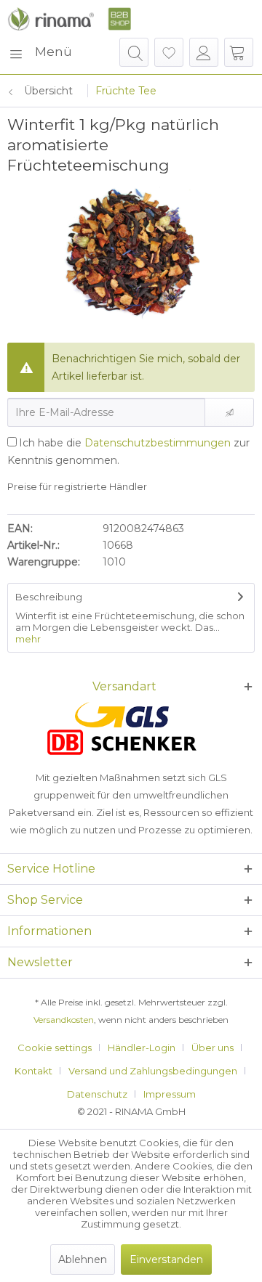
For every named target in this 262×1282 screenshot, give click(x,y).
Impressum (169, 1094)
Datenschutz (97, 1094)
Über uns (212, 1047)
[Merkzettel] (168, 52)
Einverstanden (166, 1259)
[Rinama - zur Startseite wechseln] (69, 18)
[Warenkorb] (238, 52)
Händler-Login (141, 1047)
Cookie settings (54, 1047)
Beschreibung (48, 597)
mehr (28, 639)
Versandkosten (63, 1019)
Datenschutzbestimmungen (157, 442)
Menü (53, 51)
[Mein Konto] (203, 52)
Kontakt (33, 1071)
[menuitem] (39, 52)
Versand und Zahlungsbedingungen (152, 1071)
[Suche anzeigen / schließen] (133, 52)
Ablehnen (82, 1259)
